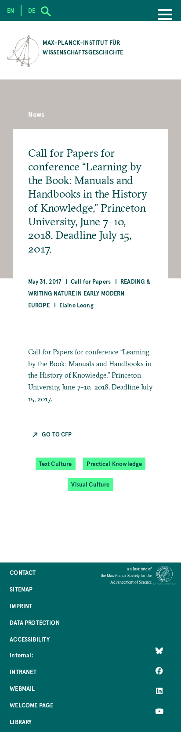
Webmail (22, 688)
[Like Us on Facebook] (159, 671)
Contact (23, 572)
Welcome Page (31, 705)
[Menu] (165, 15)
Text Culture (55, 463)
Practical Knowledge (114, 463)
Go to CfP (57, 434)
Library (21, 722)
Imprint (21, 606)
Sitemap (21, 589)
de (31, 10)
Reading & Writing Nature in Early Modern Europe (89, 293)
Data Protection (34, 622)
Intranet (23, 671)
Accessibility (30, 639)
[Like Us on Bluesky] (159, 650)
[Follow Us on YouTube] (159, 711)
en (10, 10)
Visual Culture (90, 484)
